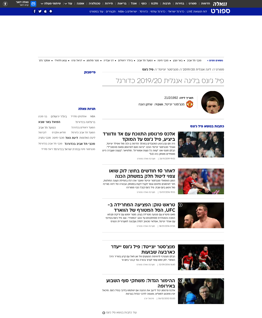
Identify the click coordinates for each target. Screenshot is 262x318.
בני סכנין (42, 117)
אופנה (80, 3)
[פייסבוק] (34, 11)
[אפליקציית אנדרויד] (50, 11)
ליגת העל (71, 138)
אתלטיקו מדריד (79, 117)
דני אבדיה (109, 61)
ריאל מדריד (47, 149)
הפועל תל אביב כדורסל (83, 133)
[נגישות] (5, 4)
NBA (92, 117)
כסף (144, 3)
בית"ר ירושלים (125, 61)
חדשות (205, 3)
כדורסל (143, 12)
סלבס (154, 3)
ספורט (193, 3)
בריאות (122, 3)
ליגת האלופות (87, 138)
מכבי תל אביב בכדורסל (50, 144)
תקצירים (111, 12)
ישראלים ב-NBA (127, 12)
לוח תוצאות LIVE (197, 12)
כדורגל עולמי (157, 12)
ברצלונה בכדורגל (85, 122)
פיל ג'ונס (147, 69)
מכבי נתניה (44, 138)
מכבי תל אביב (194, 61)
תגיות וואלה (87, 109)
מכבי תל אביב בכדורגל (80, 144)
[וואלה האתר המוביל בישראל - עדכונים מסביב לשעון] (220, 4)
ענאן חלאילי (61, 61)
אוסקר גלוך (44, 61)
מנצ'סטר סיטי (88, 149)
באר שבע (177, 61)
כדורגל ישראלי (176, 12)
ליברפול (42, 133)
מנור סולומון (93, 61)
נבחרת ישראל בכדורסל (67, 149)
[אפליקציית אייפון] (45, 11)
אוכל (134, 3)
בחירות (179, 3)
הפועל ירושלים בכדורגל (83, 128)
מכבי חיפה (162, 61)
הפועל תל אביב (145, 61)
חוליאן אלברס (59, 133)
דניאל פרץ (76, 61)
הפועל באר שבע (49, 122)
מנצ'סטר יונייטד (168, 69)
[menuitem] (203, 4)
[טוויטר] (40, 11)
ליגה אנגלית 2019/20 (197, 69)
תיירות (109, 3)
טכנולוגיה (94, 3)
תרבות (167, 3)
